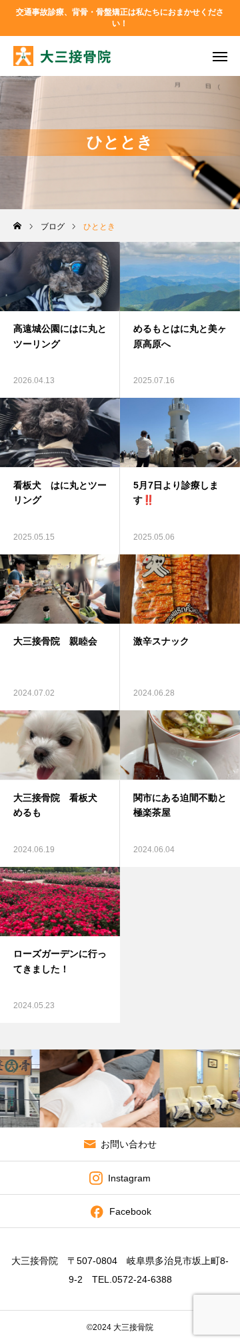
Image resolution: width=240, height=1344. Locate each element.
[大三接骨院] (62, 56)
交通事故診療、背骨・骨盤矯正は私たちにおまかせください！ (120, 17)
